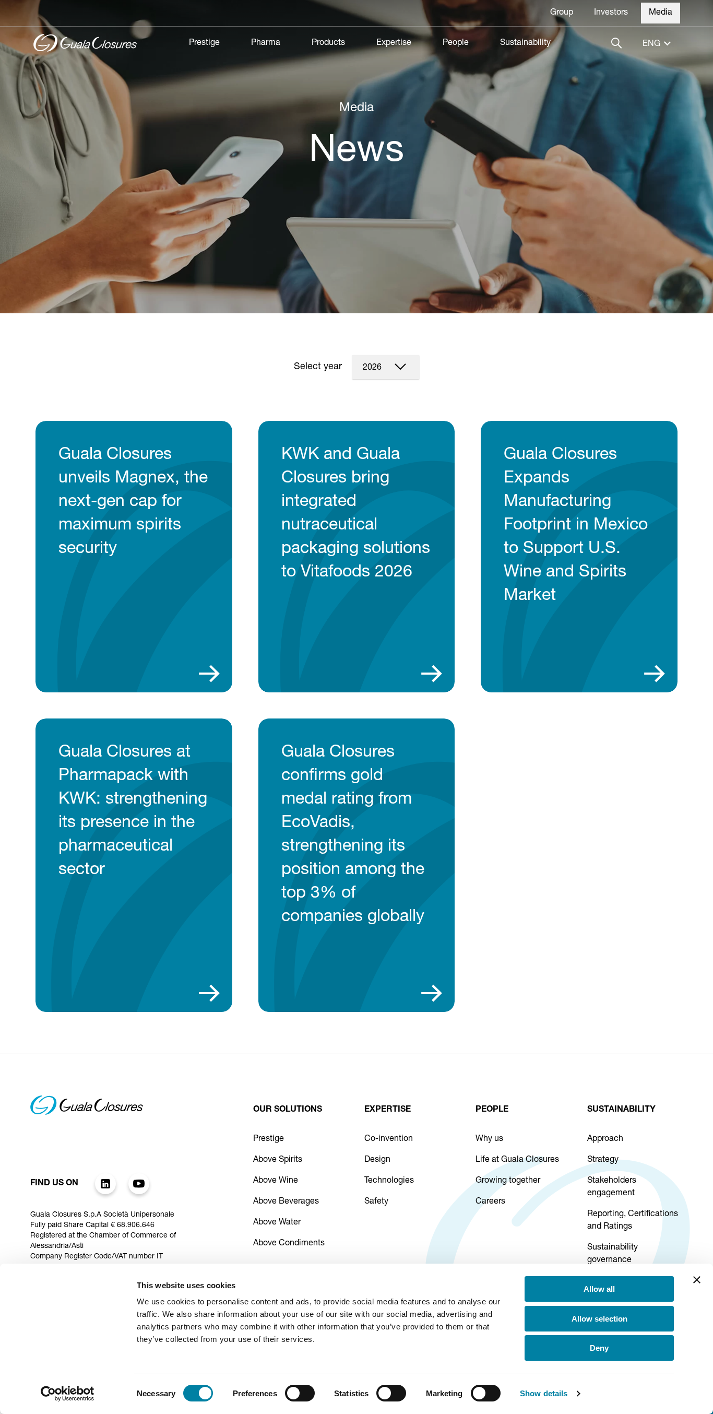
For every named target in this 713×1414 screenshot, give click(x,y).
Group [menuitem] (561, 13)
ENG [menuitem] (651, 44)
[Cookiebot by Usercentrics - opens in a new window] (67, 1393)
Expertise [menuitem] (393, 43)
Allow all (599, 1289)
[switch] (300, 1393)
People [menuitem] (456, 43)
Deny (599, 1348)
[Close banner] (696, 1279)
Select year (318, 367)
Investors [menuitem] (611, 13)
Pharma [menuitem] (265, 43)
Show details (543, 1393)
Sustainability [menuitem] (525, 43)
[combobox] (385, 367)
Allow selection (599, 1318)
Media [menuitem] (660, 13)
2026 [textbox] (372, 368)
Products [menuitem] (328, 43)
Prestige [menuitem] (204, 43)
